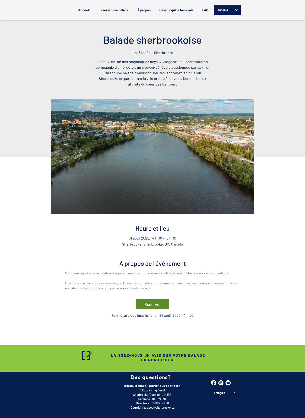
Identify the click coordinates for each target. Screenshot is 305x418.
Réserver (152, 304)
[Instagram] (220, 382)
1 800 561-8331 (160, 403)
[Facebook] (213, 382)
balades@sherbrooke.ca (158, 407)
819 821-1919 (159, 399)
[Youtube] (228, 382)
